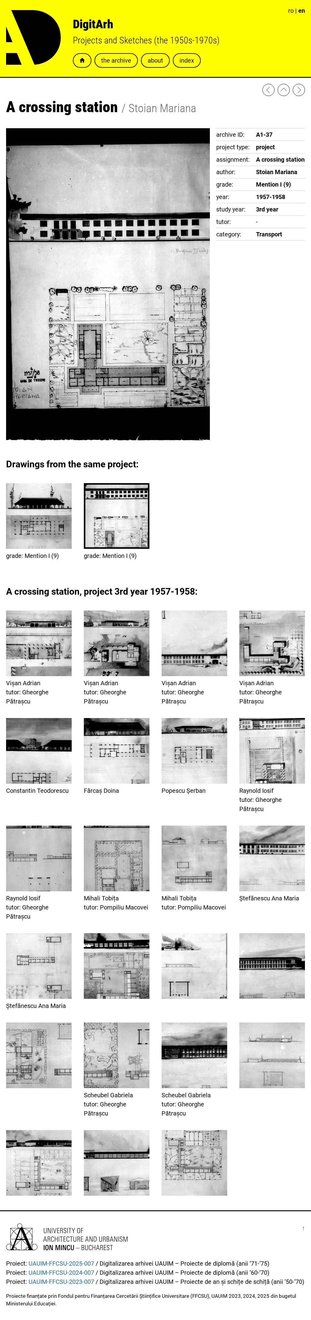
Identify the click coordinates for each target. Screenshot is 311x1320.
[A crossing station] (116, 967)
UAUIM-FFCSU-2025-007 (61, 1263)
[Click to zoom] (108, 440)
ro (291, 10)
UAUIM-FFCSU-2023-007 (61, 1281)
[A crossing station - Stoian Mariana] (268, 91)
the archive (116, 60)
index (186, 60)
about (155, 60)
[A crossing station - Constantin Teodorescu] (299, 91)
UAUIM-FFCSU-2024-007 (61, 1272)
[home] (284, 91)
